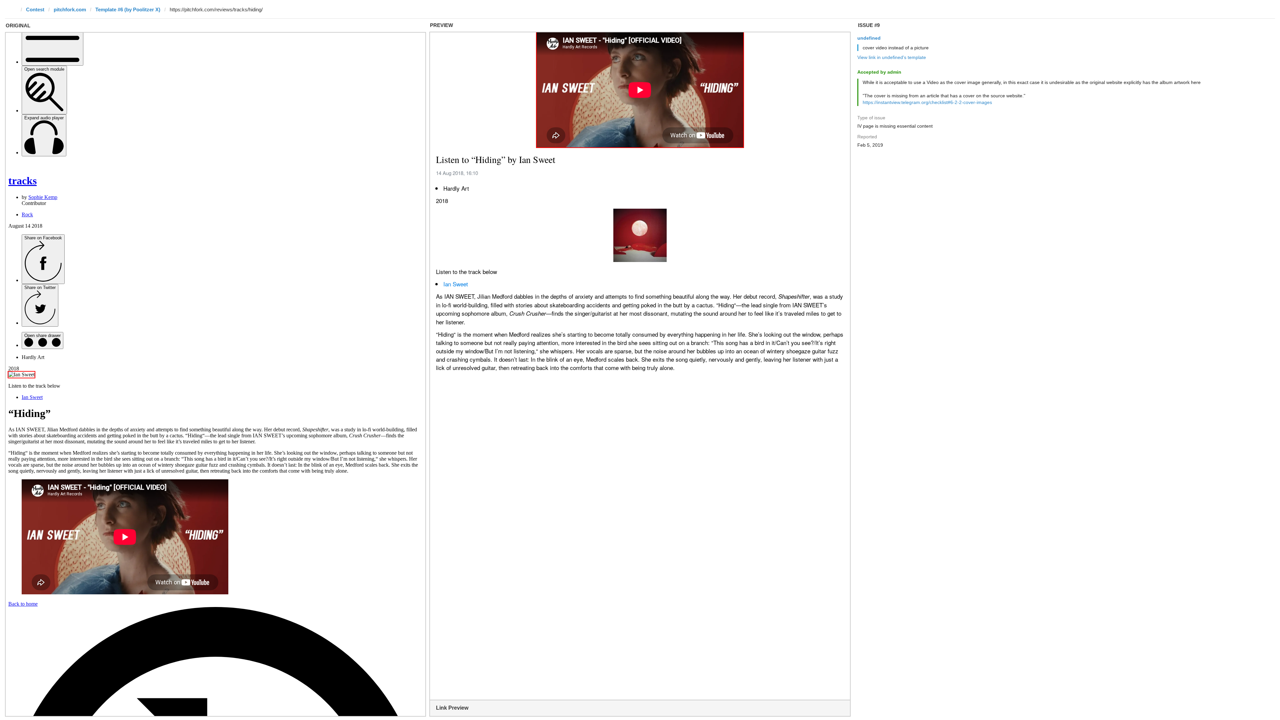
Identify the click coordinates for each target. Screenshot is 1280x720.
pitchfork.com (70, 9)
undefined (869, 38)
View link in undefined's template (891, 57)
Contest (35, 9)
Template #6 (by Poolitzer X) (127, 9)
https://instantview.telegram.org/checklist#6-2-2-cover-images (927, 102)
